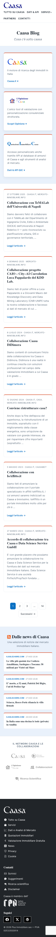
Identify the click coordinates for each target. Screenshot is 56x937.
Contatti (24, 18)
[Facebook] (7, 919)
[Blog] (27, 919)
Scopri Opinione (16, 123)
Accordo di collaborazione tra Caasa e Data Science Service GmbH (27, 543)
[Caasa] (18, 756)
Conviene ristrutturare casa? (27, 408)
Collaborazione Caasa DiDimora (22, 342)
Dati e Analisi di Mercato (22, 830)
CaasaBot (41, 467)
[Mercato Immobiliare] (38, 756)
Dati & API (33, 12)
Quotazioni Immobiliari (20, 835)
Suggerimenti (15, 878)
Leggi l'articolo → (16, 245)
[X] (17, 919)
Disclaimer (14, 889)
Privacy (12, 851)
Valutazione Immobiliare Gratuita (26, 840)
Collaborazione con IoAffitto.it (20, 474)
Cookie (12, 856)
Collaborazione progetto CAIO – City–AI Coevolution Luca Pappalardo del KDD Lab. (27, 275)
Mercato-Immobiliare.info (21, 403)
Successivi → (28, 613)
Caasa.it (11, 81)
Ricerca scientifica (18, 883)
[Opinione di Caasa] (14, 767)
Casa (39, 399)
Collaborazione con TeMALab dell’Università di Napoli (28, 204)
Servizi (45, 12)
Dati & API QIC (15, 170)
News (11, 845)
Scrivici (12, 873)
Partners (10, 18)
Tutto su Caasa (14, 12)
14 (42, 606)
